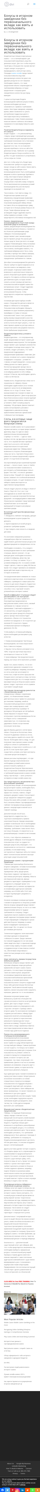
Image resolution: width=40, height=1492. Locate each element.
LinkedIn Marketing (19, 1466)
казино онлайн (17, 73)
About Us (10, 1464)
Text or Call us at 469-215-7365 (19, 1471)
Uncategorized (13, 32)
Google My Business (23, 1464)
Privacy (15, 1473)
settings (22, 1485)
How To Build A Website (14, 1468)
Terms (22, 1473)
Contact (29, 1468)
